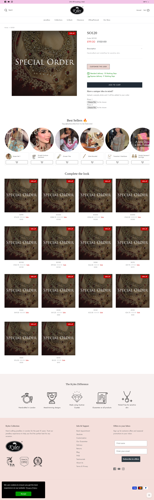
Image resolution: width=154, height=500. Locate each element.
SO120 (12, 28)
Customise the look (98, 67)
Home (6, 28)
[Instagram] (12, 2)
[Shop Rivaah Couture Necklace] (42, 162)
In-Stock (69, 20)
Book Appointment (83, 431)
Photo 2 (90, 105)
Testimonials (80, 459)
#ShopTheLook (93, 20)
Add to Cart (115, 85)
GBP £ (145, 2)
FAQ (78, 455)
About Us (79, 462)
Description (91, 48)
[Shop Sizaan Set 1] (17, 162)
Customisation (81, 438)
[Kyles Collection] (77, 10)
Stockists (79, 434)
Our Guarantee (81, 441)
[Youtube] (8, 2)
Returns (79, 448)
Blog (78, 452)
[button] (17, 146)
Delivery (79, 445)
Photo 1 (89, 99)
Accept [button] (23, 494)
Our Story (106, 20)
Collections (58, 20)
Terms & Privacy (82, 466)
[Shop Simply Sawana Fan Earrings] (142, 162)
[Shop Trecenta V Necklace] (117, 162)
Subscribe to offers (131, 459)
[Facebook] (5, 2)
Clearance (80, 20)
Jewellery (47, 20)
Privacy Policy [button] (31, 488)
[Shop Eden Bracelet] (92, 162)
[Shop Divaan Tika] (67, 162)
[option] (44, 63)
